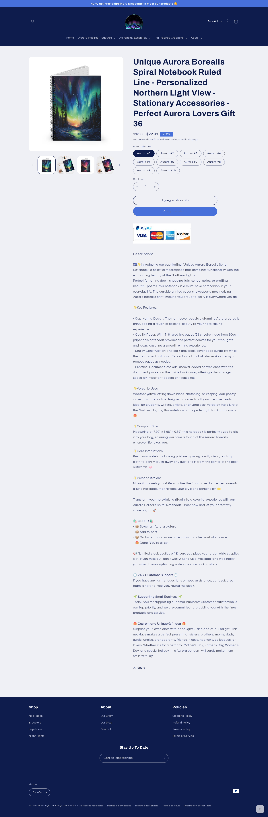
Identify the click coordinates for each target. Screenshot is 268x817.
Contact (106, 729)
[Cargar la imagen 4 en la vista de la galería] (105, 165)
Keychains (35, 729)
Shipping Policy (182, 716)
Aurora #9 (144, 170)
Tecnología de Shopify (63, 805)
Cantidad (138, 179)
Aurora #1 (144, 153)
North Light (44, 805)
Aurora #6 (167, 162)
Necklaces (36, 716)
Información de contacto (198, 806)
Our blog (106, 722)
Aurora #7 (190, 162)
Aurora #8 (214, 162)
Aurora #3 (190, 153)
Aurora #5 (144, 162)
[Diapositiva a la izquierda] (33, 165)
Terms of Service (183, 736)
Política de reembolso (91, 806)
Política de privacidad (119, 806)
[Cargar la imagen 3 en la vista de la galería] (86, 165)
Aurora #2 (167, 153)
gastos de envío (147, 140)
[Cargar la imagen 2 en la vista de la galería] (66, 165)
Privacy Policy (181, 729)
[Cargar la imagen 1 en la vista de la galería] (46, 165)
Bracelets (35, 722)
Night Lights (37, 736)
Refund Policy (181, 722)
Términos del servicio (146, 806)
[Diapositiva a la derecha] (119, 165)
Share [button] (141, 667)
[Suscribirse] (164, 758)
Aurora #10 (168, 170)
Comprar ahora (175, 211)
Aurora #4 (214, 153)
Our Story (107, 716)
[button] (33, 21)
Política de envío (171, 806)
